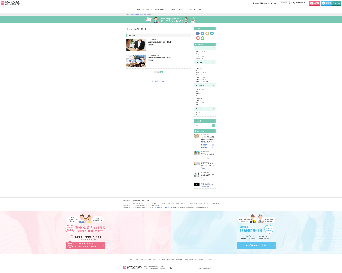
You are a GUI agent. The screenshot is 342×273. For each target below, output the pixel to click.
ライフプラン (200, 102)
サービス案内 (172, 9)
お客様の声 (200, 58)
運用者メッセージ (201, 72)
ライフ (198, 114)
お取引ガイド (182, 9)
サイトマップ (208, 259)
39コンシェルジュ (201, 105)
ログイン (337, 3)
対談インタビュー (201, 77)
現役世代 (199, 93)
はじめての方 (200, 89)
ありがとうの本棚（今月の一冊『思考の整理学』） (208, 175)
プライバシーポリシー (145, 259)
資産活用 (199, 100)
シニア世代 (200, 96)
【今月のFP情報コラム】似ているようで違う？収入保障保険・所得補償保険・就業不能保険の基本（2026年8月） (208, 138)
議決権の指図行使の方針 (190, 259)
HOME (138, 9)
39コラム (198, 109)
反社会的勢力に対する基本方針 (174, 259)
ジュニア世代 (200, 91)
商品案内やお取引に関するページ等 (163, 207)
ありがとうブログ (135, 14)
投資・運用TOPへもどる (158, 81)
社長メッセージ (201, 51)
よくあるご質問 (266, 3)
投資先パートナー (201, 79)
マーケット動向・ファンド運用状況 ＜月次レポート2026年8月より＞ (208, 165)
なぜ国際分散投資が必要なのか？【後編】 (160, 42)
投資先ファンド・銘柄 (202, 81)
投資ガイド (202, 9)
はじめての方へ (147, 9)
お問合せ (275, 3)
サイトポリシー (134, 259)
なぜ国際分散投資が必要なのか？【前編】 (160, 57)
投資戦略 (151, 44)
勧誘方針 (201, 259)
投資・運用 (143, 14)
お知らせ (199, 54)
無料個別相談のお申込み (256, 245)
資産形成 (199, 98)
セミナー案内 (192, 9)
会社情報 (257, 3)
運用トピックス (201, 75)
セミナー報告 (200, 56)
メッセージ (199, 48)
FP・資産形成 (200, 85)
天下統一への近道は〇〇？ (207, 184)
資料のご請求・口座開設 (85, 245)
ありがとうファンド (160, 9)
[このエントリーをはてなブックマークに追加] (212, 34)
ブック (198, 112)
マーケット (200, 66)
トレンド (199, 70)
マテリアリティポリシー (159, 259)
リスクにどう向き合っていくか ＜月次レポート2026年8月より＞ (208, 154)
